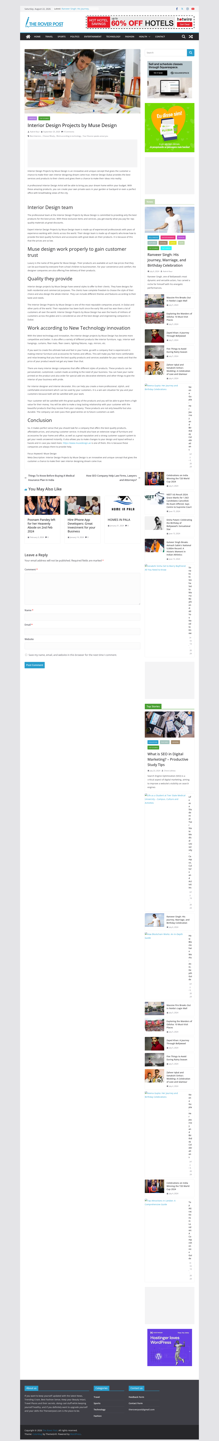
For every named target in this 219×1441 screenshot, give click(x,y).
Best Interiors (35, 136)
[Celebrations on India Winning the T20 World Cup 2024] (154, 480)
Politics (74, 36)
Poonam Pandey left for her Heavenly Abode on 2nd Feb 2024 (41, 525)
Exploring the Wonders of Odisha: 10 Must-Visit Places (179, 316)
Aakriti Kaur (35, 131)
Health (143, 36)
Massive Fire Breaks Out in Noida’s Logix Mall (179, 299)
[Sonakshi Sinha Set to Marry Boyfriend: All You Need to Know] (165, 610)
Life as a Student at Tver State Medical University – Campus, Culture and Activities (190, 842)
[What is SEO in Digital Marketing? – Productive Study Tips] (169, 724)
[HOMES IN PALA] (122, 498)
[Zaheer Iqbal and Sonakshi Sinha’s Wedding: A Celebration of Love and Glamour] (154, 371)
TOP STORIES (44, 118)
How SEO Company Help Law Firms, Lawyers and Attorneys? (111, 478)
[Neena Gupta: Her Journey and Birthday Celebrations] (165, 427)
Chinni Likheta (169, 770)
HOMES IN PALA (119, 520)
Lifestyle (32, 118)
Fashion (129, 36)
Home (37, 36)
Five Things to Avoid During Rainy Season (177, 350)
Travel (49, 36)
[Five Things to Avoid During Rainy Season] (154, 352)
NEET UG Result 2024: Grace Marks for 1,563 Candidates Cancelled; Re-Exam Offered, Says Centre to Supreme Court (179, 500)
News (181, 243)
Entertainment (92, 36)
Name (29, 610)
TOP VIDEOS (166, 248)
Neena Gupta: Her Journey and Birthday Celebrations (190, 418)
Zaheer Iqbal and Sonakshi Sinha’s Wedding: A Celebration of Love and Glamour (178, 369)
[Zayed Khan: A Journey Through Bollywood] (154, 336)
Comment (31, 569)
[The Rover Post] (28, 36)
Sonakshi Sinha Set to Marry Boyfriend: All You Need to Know (190, 600)
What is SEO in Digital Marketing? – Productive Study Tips (167, 759)
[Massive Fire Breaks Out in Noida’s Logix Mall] (154, 301)
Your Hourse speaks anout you (95, 136)
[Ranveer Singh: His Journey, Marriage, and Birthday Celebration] (169, 220)
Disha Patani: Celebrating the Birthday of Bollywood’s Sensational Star (179, 524)
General (163, 243)
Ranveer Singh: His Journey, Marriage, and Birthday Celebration (166, 260)
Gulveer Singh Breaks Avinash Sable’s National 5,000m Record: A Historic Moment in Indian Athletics (179, 548)
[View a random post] (190, 36)
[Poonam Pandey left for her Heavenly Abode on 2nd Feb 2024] (42, 498)
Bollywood (153, 237)
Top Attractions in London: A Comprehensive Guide (190, 1230)
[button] (148, 37)
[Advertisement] (82, 153)
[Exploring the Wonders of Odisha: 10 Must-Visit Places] (154, 319)
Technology (113, 36)
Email (29, 624)
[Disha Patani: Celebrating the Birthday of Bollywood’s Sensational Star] (154, 526)
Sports (62, 36)
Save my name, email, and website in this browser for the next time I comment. (73, 655)
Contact (160, 36)
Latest (172, 243)
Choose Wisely (49, 136)
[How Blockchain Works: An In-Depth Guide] (165, 966)
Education (153, 742)
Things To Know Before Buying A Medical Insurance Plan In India (51, 478)
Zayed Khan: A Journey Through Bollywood (178, 334)
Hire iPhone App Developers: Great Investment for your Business (81, 525)
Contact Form (136, 1403)
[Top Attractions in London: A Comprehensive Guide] (165, 1240)
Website (29, 639)
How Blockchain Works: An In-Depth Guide (190, 957)
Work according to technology (68, 136)
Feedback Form (136, 1397)
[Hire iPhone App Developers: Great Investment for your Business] (82, 498)
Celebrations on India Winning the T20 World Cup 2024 (178, 478)
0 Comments (69, 131)
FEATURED (152, 243)
